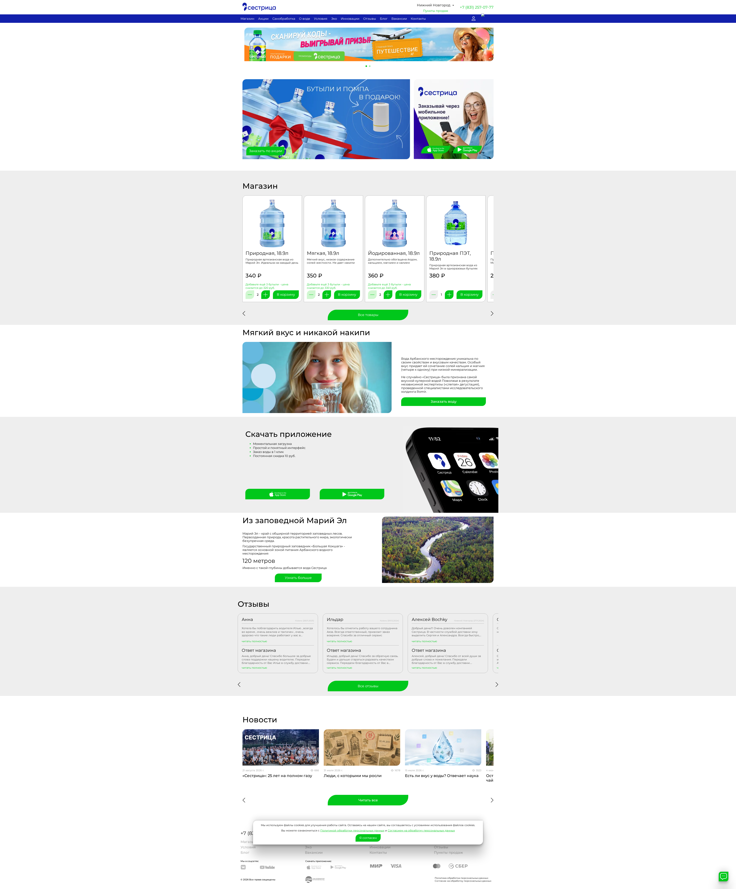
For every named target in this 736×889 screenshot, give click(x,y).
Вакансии (399, 19)
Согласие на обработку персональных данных (463, 880)
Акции (263, 19)
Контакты (418, 19)
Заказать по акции (265, 151)
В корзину (286, 294)
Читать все (368, 800)
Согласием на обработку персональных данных (421, 830)
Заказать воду (444, 401)
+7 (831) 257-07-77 (477, 7)
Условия (320, 19)
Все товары (368, 315)
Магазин (247, 19)
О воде (304, 19)
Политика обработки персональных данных (461, 878)
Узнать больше (298, 578)
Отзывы (369, 19)
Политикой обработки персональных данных (352, 830)
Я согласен (368, 838)
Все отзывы (368, 686)
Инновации (350, 19)
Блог (384, 19)
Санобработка (283, 19)
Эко (334, 19)
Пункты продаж (435, 11)
